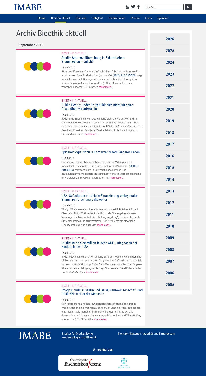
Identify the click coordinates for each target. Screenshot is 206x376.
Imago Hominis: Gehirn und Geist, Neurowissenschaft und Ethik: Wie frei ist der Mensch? (102, 292)
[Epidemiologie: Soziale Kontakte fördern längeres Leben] (38, 160)
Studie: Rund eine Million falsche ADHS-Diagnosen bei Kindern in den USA (99, 245)
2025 (170, 50)
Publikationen (117, 18)
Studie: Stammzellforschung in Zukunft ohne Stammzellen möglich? (92, 59)
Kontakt (123, 333)
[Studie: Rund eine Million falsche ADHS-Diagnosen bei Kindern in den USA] (38, 251)
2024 (170, 62)
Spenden (163, 18)
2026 (170, 39)
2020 (170, 109)
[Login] (128, 7)
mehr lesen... (106, 86)
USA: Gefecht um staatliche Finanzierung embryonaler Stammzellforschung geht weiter (99, 197)
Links (148, 18)
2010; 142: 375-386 (125, 75)
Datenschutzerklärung (144, 333)
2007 (170, 261)
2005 (170, 284)
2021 (170, 97)
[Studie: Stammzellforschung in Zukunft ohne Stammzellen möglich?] (38, 66)
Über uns (81, 18)
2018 (170, 132)
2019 (170, 120)
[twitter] (134, 7)
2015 (170, 167)
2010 (170, 226)
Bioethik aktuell (60, 18)
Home (41, 18)
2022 (170, 85)
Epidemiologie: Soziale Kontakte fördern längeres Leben (100, 152)
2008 (170, 249)
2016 (170, 156)
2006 (170, 273)
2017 (170, 144)
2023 (170, 74)
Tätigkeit (97, 18)
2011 (170, 214)
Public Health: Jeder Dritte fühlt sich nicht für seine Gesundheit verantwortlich (97, 107)
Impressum (167, 333)
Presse (135, 18)
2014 (170, 179)
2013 (170, 191)
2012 (170, 202)
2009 (170, 237)
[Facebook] (138, 7)
